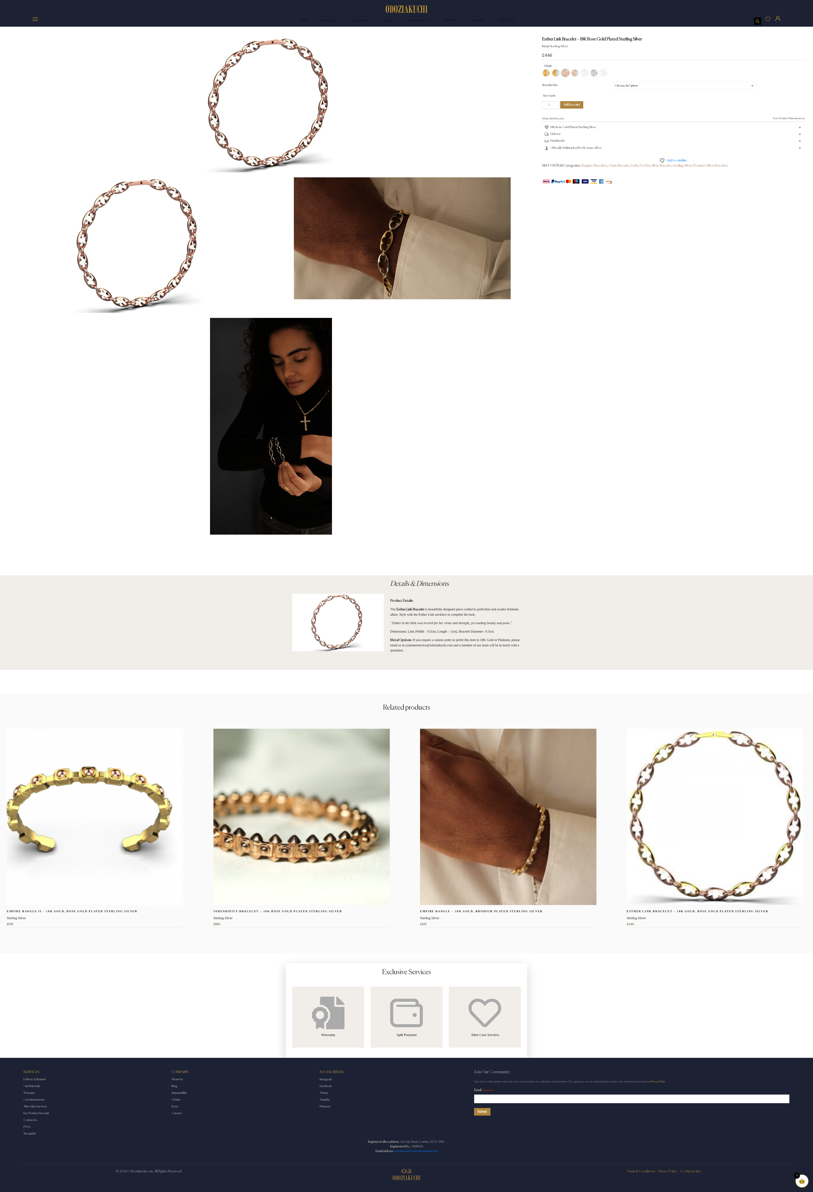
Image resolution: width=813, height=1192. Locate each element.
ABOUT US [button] (449, 20)
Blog (174, 1086)
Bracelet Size (550, 85)
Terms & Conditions (641, 1171)
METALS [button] (388, 20)
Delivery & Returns (35, 1079)
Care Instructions (34, 1099)
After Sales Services (35, 1106)
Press (174, 1106)
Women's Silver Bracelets (710, 165)
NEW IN (303, 20)
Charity (176, 1099)
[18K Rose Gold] (565, 73)
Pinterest (325, 1106)
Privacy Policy (658, 1081)
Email (484, 1090)
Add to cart (572, 104)
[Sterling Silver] (594, 73)
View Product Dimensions (787, 118)
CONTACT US (506, 20)
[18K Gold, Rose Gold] (546, 73)
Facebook (326, 1086)
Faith (634, 165)
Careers (176, 1113)
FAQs (27, 1126)
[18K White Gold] (584, 73)
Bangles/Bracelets (594, 165)
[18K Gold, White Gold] (556, 73)
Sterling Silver (682, 165)
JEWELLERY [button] (328, 20)
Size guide (30, 1133)
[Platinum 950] (603, 73)
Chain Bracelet (619, 165)
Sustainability (179, 1092)
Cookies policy (690, 1171)
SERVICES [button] (477, 20)
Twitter (324, 1092)
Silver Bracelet (661, 165)
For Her (644, 165)
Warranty (29, 1092)
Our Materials (32, 1086)
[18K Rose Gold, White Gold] (575, 73)
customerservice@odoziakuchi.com (416, 1151)
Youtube (325, 1099)
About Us (177, 1079)
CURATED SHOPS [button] (418, 20)
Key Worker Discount (36, 1113)
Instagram (326, 1079)
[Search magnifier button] (757, 21)
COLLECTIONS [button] (359, 20)
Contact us (30, 1120)
